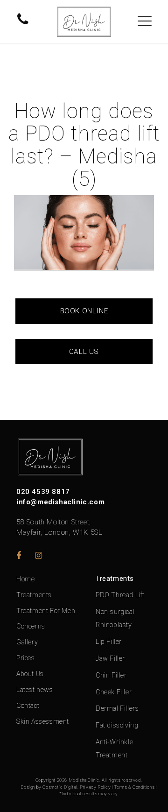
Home (25, 579)
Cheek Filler (114, 692)
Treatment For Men (45, 610)
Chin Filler (111, 675)
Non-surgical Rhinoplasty (115, 618)
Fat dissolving (117, 725)
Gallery (27, 642)
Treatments (34, 595)
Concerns (30, 626)
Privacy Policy (95, 787)
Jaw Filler (110, 658)
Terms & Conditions (134, 787)
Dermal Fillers (117, 708)
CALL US (84, 351)
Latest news (34, 689)
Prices (25, 658)
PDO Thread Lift (120, 595)
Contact (27, 705)
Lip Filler (109, 641)
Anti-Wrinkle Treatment (114, 748)
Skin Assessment (42, 721)
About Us (30, 674)
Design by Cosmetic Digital (49, 787)
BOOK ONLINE (84, 311)
